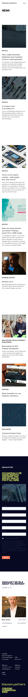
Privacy (4, 674)
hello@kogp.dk (6, 669)
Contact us (5, 587)
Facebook (17, 667)
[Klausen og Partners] (7, 3)
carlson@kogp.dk (7, 623)
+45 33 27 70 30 (7, 667)
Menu (24, 3)
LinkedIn (4, 626)
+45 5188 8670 (21, 623)
